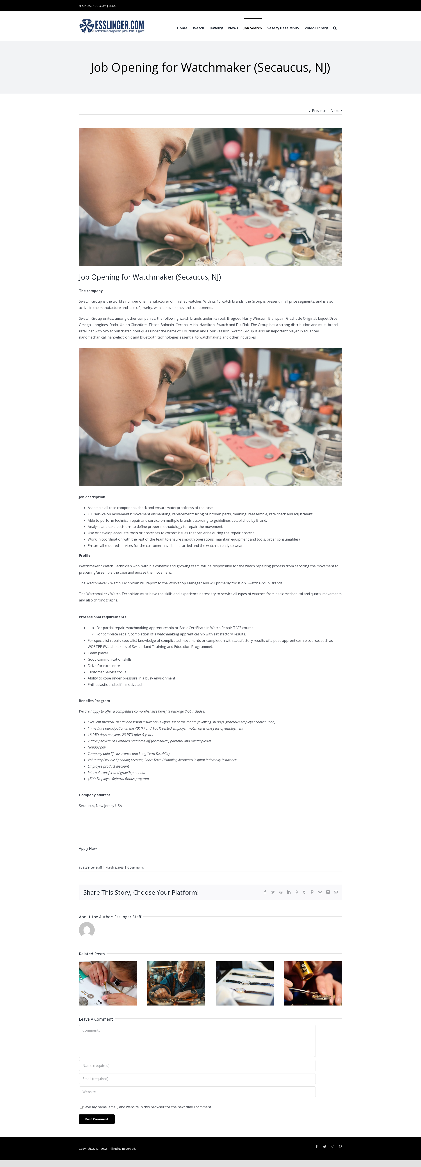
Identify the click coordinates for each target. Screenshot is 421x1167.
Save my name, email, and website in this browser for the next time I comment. (147, 1107)
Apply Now (88, 848)
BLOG (112, 6)
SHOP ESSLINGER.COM (92, 6)
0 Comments (135, 867)
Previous (319, 110)
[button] (335, 27)
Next (335, 110)
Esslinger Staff (92, 867)
